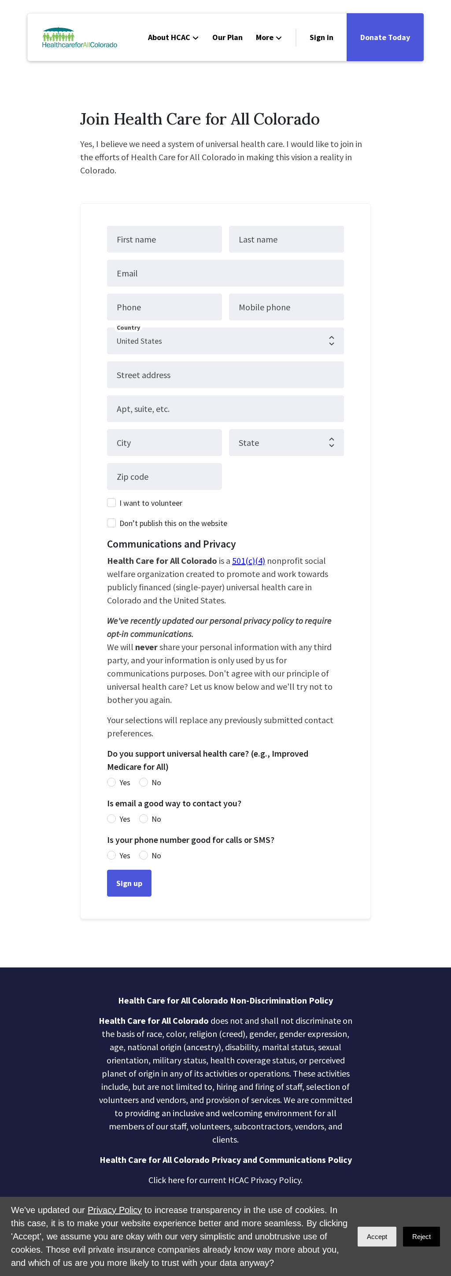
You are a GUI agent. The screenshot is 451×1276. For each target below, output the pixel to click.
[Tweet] (18, 1186)
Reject (421, 1236)
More (265, 37)
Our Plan (227, 37)
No (156, 782)
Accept (377, 1236)
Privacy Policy (115, 1210)
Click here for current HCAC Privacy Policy (224, 1179)
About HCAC (169, 37)
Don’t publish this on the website (173, 523)
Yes (124, 782)
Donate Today (385, 37)
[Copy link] (18, 1136)
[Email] (18, 1161)
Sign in (321, 37)
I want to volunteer (150, 503)
